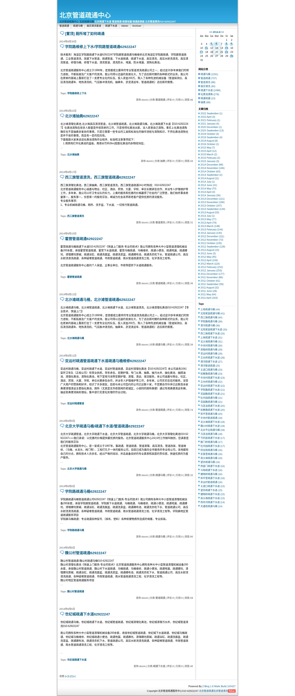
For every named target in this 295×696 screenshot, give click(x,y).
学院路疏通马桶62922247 (85, 492)
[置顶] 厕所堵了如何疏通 (85, 34)
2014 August (209, 178)
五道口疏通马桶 (211, 369)
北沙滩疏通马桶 (75, 338)
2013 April (208, 222)
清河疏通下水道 (211, 361)
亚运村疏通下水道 (212, 385)
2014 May (208, 188)
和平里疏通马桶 (211, 414)
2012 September (212, 246)
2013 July (207, 216)
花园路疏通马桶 (211, 402)
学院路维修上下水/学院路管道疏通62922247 (100, 47)
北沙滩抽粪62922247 (82, 116)
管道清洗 (208, 82)
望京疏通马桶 (210, 462)
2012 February (211, 267)
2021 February (210, 120)
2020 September (212, 130)
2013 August (209, 212)
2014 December (211, 164)
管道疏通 (64, 26)
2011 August (209, 287)
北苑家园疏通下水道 (213, 329)
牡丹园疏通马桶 (211, 398)
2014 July (207, 181)
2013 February (211, 229)
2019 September (211, 137)
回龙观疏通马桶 (211, 450)
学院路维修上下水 (76, 93)
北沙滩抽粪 (73, 154)
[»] (74, 676)
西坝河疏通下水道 (212, 502)
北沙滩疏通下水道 (212, 422)
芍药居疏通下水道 (212, 438)
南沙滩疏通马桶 (211, 458)
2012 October (211, 243)
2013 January (211, 233)
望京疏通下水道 (211, 490)
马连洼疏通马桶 (211, 434)
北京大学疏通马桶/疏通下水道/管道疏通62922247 (104, 426)
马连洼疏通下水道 (212, 406)
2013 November (212, 202)
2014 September (211, 175)
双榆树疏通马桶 (211, 349)
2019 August (209, 140)
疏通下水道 (111, 26)
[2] (71, 676)
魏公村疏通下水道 (212, 426)
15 (226, 48)
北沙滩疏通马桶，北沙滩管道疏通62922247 (100, 300)
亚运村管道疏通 (211, 482)
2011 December (212, 274)
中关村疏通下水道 (212, 377)
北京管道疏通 (206, 691)
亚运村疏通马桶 (211, 353)
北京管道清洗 (221, 691)
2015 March (208, 154)
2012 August (209, 250)
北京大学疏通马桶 (76, 468)
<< (210, 32)
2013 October (211, 205)
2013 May (208, 219)
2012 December (212, 236)
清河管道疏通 (210, 365)
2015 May (207, 147)
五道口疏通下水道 (212, 486)
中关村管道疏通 (211, 418)
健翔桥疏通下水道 (212, 494)
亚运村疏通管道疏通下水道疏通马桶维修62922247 (105, 361)
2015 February (210, 157)
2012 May (208, 257)
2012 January (211, 270)
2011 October (210, 280)
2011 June (208, 291)
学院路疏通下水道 (212, 389)
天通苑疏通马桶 (211, 506)
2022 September (211, 113)
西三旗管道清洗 (75, 216)
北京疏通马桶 (86, 21)
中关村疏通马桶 (211, 345)
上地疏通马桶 (210, 309)
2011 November (211, 277)
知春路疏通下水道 (212, 410)
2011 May (208, 294)
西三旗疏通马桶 (211, 317)
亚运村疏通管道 (75, 403)
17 (201, 52)
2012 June (208, 253)
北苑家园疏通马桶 (212, 313)
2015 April (208, 151)
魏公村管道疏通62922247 (85, 553)
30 (231, 56)
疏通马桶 (78, 26)
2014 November (212, 168)
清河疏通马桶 (210, 325)
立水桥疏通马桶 (211, 381)
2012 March (210, 263)
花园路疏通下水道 (212, 393)
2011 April (209, 297)
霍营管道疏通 (74, 277)
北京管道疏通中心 (85, 15)
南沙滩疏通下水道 (212, 498)
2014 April (207, 192)
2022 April (207, 116)
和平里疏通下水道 (212, 478)
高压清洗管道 (94, 26)
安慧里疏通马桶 (211, 454)
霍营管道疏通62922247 (84, 239)
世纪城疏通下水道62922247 (87, 614)
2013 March (210, 226)
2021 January (209, 123)
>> (222, 32)
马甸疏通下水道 (211, 470)
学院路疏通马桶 (75, 530)
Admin (124, 26)
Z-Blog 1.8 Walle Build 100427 (219, 686)
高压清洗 (208, 86)
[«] (66, 676)
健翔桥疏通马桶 (211, 474)
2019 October (209, 134)
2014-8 (217, 32)
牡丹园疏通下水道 (212, 446)
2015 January (209, 161)
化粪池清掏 (210, 94)
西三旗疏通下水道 (212, 333)
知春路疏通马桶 (211, 373)
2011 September (212, 284)
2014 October (210, 171)
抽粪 (206, 102)
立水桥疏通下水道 (212, 357)
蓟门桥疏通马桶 (211, 442)
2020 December (211, 127)
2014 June (208, 185)
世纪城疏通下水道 (76, 659)
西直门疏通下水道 (212, 466)
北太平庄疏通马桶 (212, 430)
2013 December (212, 198)
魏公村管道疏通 (75, 591)
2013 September (212, 209)
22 (226, 52)
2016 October (209, 144)
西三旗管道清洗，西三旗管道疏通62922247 (100, 177)
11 (206, 48)
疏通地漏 (208, 98)
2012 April (209, 260)
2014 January (210, 195)
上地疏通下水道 (211, 337)
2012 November (211, 239)
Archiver (136, 26)
